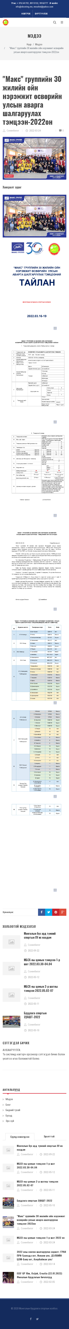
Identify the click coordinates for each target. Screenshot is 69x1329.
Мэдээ (38, 44)
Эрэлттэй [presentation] (49, 1136)
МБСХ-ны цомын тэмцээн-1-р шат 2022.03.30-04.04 (42, 962)
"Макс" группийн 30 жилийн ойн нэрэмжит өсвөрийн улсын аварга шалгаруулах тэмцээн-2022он (41, 1219)
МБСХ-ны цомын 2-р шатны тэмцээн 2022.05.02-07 (41, 988)
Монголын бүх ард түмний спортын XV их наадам (40, 935)
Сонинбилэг (27, 1154)
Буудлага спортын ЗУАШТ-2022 (35, 1015)
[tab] (19, 1136)
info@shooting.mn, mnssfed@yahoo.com (34, 6)
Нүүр (29, 44)
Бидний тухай (13, 1110)
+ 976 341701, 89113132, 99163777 (32, 3)
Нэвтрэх (25, 13)
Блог (8, 1104)
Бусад (9, 1115)
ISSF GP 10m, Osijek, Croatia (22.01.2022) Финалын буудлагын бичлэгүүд (39, 1275)
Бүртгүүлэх (41, 13)
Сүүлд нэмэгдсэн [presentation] (19, 1136)
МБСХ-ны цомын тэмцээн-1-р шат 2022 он (41, 1237)
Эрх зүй (10, 1121)
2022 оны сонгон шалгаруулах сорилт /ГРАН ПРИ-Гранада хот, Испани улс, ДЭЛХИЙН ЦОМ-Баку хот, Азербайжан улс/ (41, 1255)
